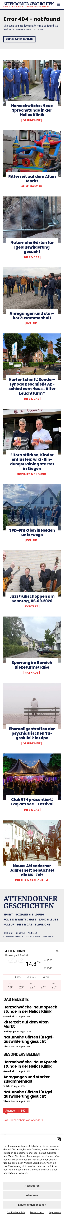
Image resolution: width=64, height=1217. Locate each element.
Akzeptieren (32, 1185)
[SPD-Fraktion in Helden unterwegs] (32, 507)
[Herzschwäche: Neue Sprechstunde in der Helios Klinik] (32, 83)
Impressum (55, 1212)
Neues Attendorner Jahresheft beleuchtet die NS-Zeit (32, 870)
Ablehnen (32, 1195)
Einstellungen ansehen (32, 1204)
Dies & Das (31, 257)
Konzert (31, 606)
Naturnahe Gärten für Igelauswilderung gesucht (32, 247)
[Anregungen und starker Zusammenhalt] (32, 290)
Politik (31, 323)
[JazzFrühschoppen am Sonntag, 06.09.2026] (32, 573)
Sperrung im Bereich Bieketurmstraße (32, 665)
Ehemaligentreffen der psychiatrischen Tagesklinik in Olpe (32, 733)
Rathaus (31, 672)
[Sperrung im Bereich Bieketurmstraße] (32, 640)
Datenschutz (37, 1212)
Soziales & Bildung (31, 474)
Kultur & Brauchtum (31, 880)
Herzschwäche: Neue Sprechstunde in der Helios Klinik (32, 110)
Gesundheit (32, 120)
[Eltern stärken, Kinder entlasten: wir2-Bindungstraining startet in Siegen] (32, 432)
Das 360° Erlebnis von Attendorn (23, 1120)
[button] (59, 1139)
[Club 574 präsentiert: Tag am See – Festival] (32, 776)
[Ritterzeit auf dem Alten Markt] (32, 153)
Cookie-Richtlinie (16, 1212)
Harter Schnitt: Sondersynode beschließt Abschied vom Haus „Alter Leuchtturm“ (32, 386)
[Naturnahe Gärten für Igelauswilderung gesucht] (32, 219)
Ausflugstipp (31, 186)
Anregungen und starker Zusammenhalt (32, 316)
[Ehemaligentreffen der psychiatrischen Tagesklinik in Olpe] (32, 706)
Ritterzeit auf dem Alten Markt (32, 179)
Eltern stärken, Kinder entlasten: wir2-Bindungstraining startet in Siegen (32, 461)
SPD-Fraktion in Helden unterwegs (32, 533)
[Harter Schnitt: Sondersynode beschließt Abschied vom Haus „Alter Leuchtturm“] (32, 356)
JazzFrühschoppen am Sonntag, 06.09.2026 (32, 599)
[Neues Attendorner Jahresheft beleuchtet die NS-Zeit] (32, 843)
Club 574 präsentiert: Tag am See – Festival (32, 802)
